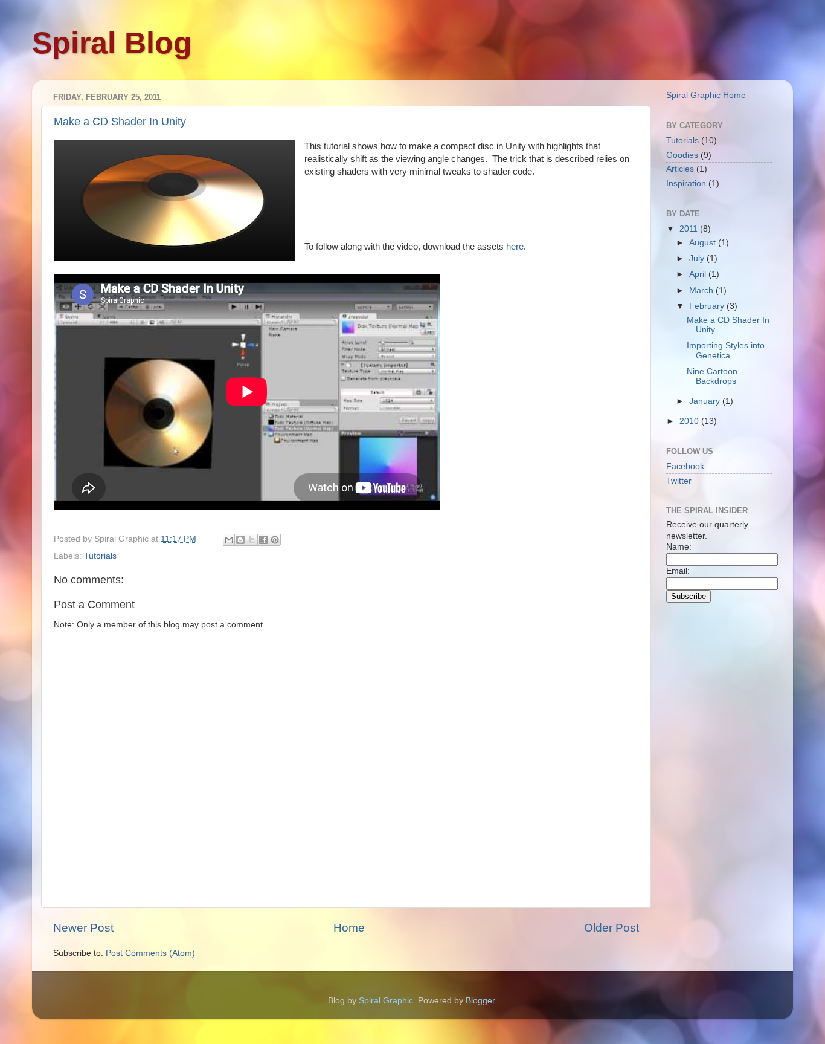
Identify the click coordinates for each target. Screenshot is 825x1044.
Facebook (685, 466)
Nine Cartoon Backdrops (712, 376)
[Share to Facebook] (263, 540)
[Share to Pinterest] (275, 540)
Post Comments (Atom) (150, 953)
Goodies (682, 155)
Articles (680, 168)
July (698, 258)
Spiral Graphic (386, 1000)
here (515, 246)
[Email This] (229, 540)
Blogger (480, 1000)
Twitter (679, 480)
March (702, 290)
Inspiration (686, 183)
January (705, 401)
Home (349, 927)
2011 (689, 228)
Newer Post (83, 927)
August (703, 242)
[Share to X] (252, 540)
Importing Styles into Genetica (726, 350)
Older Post (611, 927)
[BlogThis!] (240, 540)
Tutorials (100, 555)
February (708, 306)
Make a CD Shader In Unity (120, 121)
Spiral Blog (112, 43)
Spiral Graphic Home (706, 95)
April (698, 274)
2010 (690, 421)
